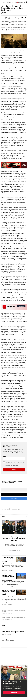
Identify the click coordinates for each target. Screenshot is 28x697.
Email (4, 456)
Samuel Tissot (3, 12)
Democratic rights (5, 509)
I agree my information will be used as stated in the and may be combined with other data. (15, 464)
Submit (14, 469)
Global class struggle (15, 509)
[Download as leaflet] (18, 18)
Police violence (15, 505)
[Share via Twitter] (6, 18)
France (3, 505)
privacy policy (15, 463)
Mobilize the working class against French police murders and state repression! (12, 482)
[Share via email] (15, 18)
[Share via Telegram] (12, 18)
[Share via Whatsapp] (9, 18)
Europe (8, 505)
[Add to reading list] (25, 18)
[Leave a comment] (22, 18)
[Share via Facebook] (2, 18)
